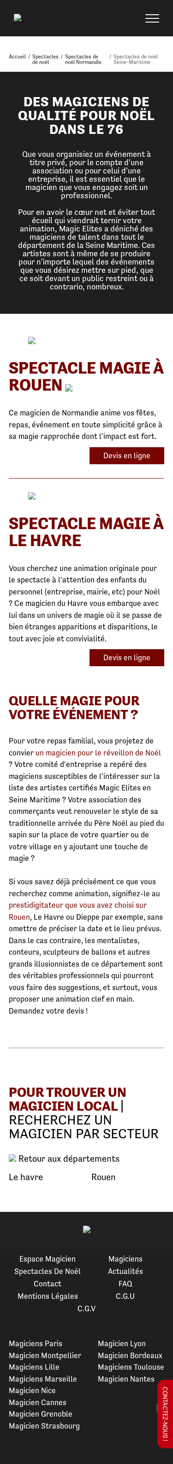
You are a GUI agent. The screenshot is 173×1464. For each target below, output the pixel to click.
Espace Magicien (47, 1258)
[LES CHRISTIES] (86, 496)
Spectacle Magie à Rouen (86, 376)
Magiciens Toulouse (131, 1367)
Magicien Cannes (37, 1402)
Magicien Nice (32, 1390)
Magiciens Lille (34, 1367)
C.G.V (86, 1308)
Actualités (125, 1271)
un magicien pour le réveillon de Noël (98, 752)
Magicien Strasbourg (44, 1425)
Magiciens (125, 1258)
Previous (18, 1230)
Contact (47, 1283)
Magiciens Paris (35, 1343)
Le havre (26, 1177)
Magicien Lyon (122, 1343)
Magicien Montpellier (45, 1355)
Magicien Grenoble (40, 1413)
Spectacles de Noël (47, 1271)
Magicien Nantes (126, 1378)
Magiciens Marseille (43, 1378)
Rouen (103, 1177)
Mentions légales (48, 1296)
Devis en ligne (126, 455)
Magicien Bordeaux (130, 1355)
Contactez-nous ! (165, 1414)
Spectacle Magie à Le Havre (86, 532)
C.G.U (125, 1296)
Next (155, 1230)
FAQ (125, 1283)
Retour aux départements (67, 1159)
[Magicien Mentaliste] (86, 341)
